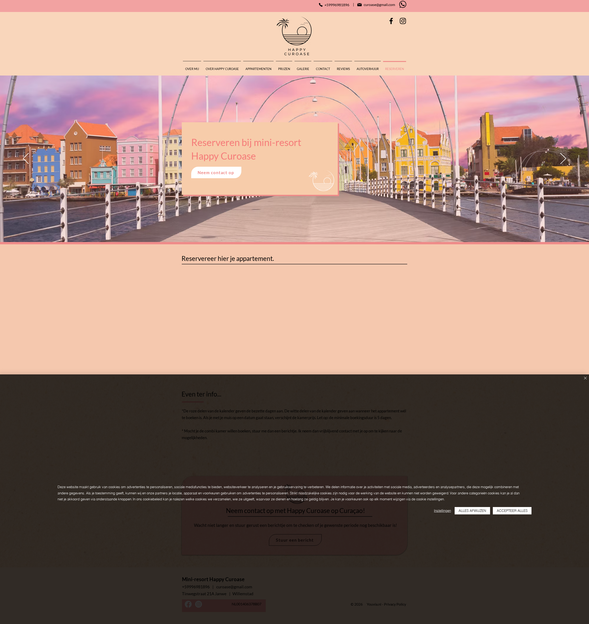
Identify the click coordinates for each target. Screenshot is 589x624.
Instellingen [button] (442, 510)
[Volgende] (563, 159)
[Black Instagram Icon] (403, 21)
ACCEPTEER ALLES (512, 510)
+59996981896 (336, 5)
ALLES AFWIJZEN (472, 510)
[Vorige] (26, 159)
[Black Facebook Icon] (391, 21)
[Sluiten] (585, 378)
